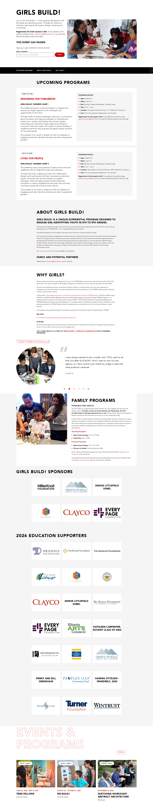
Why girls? (60, 70)
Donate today (45, 327)
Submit (59, 55)
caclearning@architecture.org (46, 34)
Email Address (22, 51)
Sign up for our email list (44, 251)
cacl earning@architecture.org (54, 261)
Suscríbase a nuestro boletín (81, 460)
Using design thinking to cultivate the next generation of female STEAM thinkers (72, 295)
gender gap (66, 281)
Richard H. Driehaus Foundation (81, 331)
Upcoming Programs (24, 70)
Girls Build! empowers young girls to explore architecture (57, 318)
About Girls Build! (44, 70)
